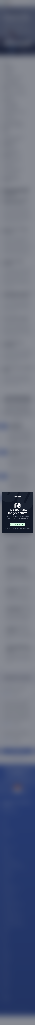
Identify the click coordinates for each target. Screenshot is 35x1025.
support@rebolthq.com (22, 528)
